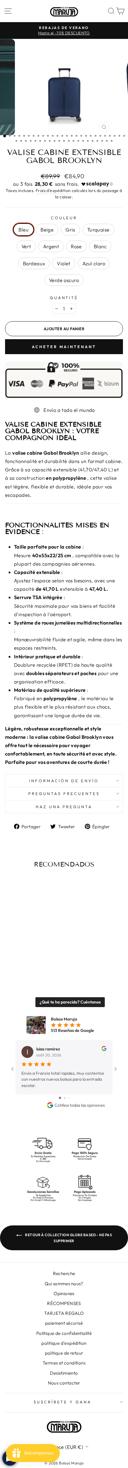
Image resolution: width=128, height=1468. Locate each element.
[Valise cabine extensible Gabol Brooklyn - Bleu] (10, 959)
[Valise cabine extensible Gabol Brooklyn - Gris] (24, 959)
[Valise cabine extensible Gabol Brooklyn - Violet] (31, 965)
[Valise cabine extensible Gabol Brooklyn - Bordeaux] (24, 965)
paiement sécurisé (64, 1323)
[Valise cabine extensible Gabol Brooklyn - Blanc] (17, 965)
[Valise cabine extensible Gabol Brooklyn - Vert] (37, 959)
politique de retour (64, 1353)
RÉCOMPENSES (64, 1303)
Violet (63, 263)
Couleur (64, 217)
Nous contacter (64, 1383)
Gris (70, 229)
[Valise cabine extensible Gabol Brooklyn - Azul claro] (37, 965)
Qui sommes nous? (64, 1283)
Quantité (64, 297)
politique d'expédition (63, 1343)
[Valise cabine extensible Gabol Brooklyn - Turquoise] (31, 959)
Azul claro (93, 263)
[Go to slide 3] (68, 1097)
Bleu (23, 229)
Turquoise (98, 229)
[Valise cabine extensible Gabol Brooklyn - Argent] (44, 959)
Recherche (64, 1273)
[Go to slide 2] (64, 1098)
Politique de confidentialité (64, 1333)
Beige (47, 229)
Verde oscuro (64, 280)
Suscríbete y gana (63, 1402)
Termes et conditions (64, 1363)
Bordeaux (34, 263)
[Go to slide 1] (60, 1098)
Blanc (100, 246)
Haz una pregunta (64, 806)
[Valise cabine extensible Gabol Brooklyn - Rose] (10, 965)
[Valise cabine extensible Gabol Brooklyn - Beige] (17, 959)
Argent (51, 246)
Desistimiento (64, 1373)
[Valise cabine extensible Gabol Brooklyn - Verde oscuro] (44, 965)
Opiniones (64, 1293)
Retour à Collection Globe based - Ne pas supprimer (68, 1238)
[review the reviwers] (104, 1049)
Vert (26, 246)
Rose (76, 246)
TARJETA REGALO (64, 1313)
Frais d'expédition (53, 190)
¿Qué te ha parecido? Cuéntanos (70, 1002)
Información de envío (64, 780)
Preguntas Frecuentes (64, 793)
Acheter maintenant (64, 346)
